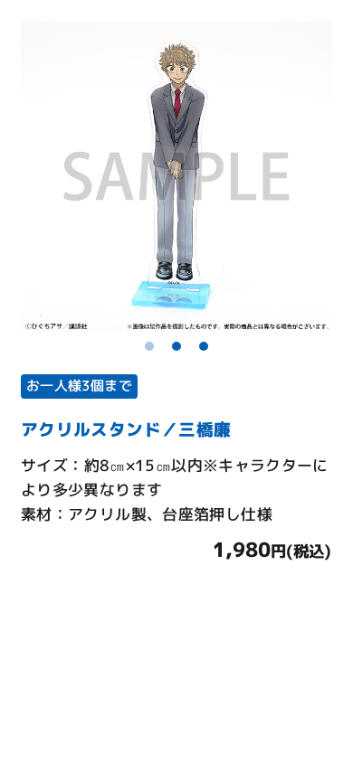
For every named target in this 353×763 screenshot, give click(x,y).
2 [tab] (176, 346)
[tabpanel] (176, 176)
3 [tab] (203, 346)
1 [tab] (149, 346)
